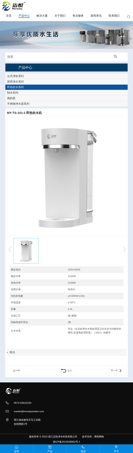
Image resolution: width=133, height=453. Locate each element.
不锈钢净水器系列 (18, 103)
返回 (69, 370)
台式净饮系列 (15, 76)
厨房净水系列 (15, 81)
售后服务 (78, 15)
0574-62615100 (22, 402)
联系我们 (114, 15)
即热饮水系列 (15, 87)
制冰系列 (12, 92)
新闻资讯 (96, 15)
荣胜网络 (99, 436)
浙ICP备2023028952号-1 (66, 441)
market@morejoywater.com (29, 411)
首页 (9, 15)
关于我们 (60, 15)
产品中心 (24, 15)
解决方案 (42, 15)
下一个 (115, 370)
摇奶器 (11, 98)
